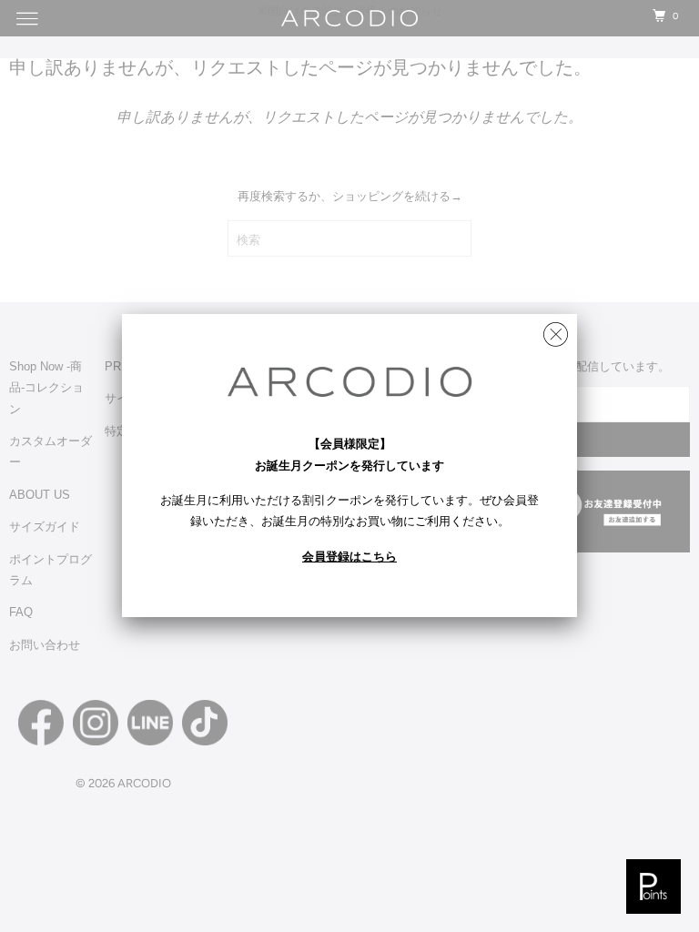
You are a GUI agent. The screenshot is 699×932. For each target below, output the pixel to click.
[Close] (555, 330)
